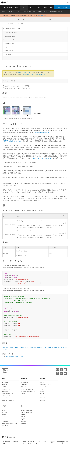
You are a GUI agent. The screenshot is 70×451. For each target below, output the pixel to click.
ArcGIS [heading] (3, 378)
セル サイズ (6, 347)
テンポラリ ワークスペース (48, 347)
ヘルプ (18, 11)
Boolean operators (35, 24)
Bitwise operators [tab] (10, 36)
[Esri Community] (57, 373)
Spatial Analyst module (14, 24)
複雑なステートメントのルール (42, 158)
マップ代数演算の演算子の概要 (11, 29)
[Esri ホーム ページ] (4, 2)
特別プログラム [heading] (24, 406)
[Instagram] (61, 373)
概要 (10, 7)
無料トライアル (48, 7)
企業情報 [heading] (4, 406)
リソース (23, 7)
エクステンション (35, 7)
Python (40, 11)
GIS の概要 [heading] (42, 378)
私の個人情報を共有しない (62, 442)
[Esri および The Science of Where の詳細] (5, 372)
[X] (61, 369)
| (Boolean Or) (9, 50)
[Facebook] (57, 369)
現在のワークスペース (17, 347)
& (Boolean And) (9, 43)
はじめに (11, 11)
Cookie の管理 (52, 442)
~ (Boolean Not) (9, 47)
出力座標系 (32, 347)
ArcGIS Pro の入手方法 (62, 7)
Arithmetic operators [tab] (11, 32)
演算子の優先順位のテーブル (13, 141)
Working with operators (42, 132)
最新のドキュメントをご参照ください (34, 75)
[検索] (63, 2)
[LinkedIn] (65, 369)
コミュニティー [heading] (24, 378)
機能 (16, 7)
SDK (45, 11)
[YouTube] (65, 373)
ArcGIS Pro (5, 7)
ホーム (4, 11)
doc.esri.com (42, 15)
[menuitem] (10, 382)
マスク (27, 347)
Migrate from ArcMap (56, 11)
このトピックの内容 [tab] (9, 81)
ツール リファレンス (29, 11)
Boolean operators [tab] (10, 40)
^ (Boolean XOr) (9, 54)
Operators (25, 24)
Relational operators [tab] (10, 58)
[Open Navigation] (68, 2)
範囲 (38, 347)
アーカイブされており (24, 72)
